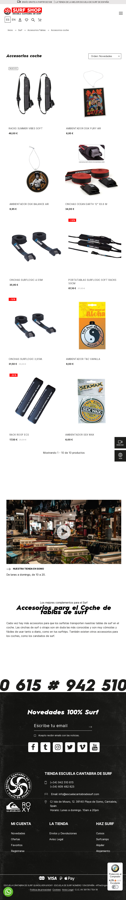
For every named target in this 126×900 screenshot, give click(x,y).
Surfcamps (102, 839)
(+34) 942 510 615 (62, 782)
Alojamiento (103, 851)
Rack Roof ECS (19, 434)
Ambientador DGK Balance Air (29, 204)
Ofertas (15, 839)
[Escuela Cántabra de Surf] (23, 12)
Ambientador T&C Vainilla (83, 359)
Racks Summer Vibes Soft (26, 128)
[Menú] (121, 864)
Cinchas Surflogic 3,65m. (25, 359)
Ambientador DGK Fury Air (83, 128)
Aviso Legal (56, 839)
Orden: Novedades (101, 56)
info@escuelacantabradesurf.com (79, 794)
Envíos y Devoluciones (63, 833)
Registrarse (17, 851)
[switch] (115, 887)
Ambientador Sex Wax (79, 434)
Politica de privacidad (40, 889)
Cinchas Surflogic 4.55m (26, 279)
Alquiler (100, 845)
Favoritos (16, 845)
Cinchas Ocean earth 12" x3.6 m (86, 204)
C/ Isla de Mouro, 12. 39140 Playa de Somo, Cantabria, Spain (83, 803)
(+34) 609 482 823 (62, 786)
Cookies (56, 889)
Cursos (100, 833)
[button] (8, 892)
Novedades (18, 833)
